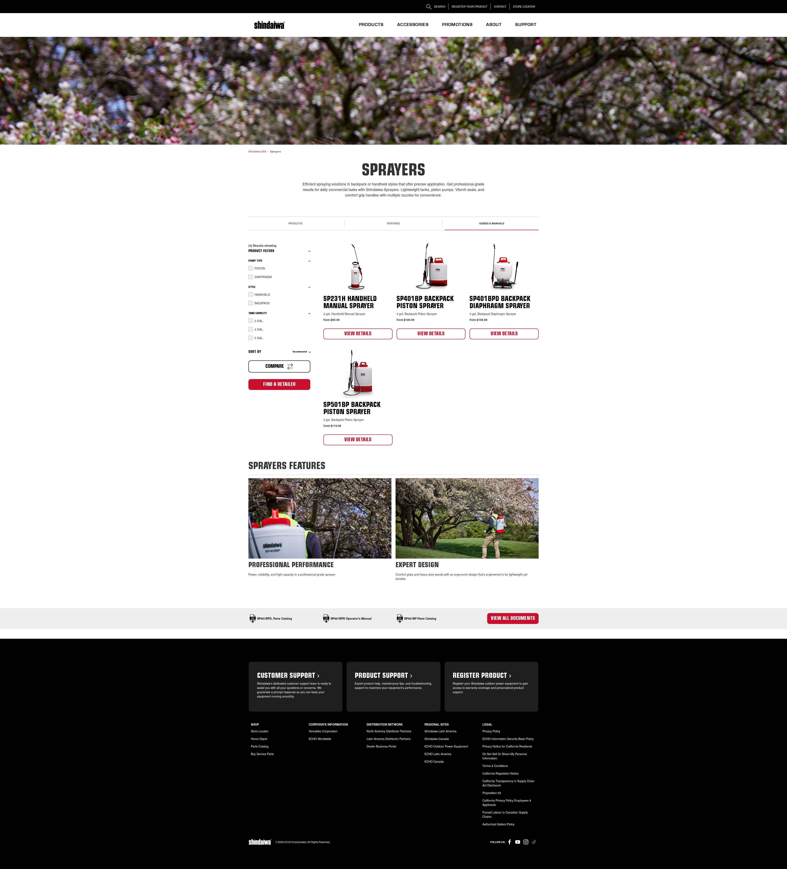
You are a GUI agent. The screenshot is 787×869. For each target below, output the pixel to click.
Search (439, 6)
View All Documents (513, 618)
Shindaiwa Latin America (440, 731)
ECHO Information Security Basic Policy (508, 739)
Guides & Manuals (491, 223)
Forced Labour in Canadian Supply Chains (505, 814)
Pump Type (255, 261)
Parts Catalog (259, 746)
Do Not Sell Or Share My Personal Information (504, 756)
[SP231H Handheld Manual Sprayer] (357, 266)
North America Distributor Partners (389, 731)
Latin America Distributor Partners (389, 739)
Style (251, 287)
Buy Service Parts (262, 754)
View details (357, 333)
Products (371, 24)
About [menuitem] (494, 24)
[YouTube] (518, 842)
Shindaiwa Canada (436, 739)
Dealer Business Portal (381, 746)
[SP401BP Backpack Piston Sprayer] (431, 266)
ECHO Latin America (437, 754)
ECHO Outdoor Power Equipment (446, 746)
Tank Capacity (257, 313)
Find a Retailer (279, 384)
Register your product (469, 6)
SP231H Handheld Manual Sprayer (350, 303)
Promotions (457, 24)
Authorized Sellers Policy (498, 824)
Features (393, 223)
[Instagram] (526, 842)
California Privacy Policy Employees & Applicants (506, 802)
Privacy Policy (491, 731)
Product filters (261, 251)
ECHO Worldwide (320, 739)
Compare (275, 366)
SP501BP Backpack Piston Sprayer (352, 409)
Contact (500, 6)
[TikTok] (534, 842)
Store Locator (524, 6)
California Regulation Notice (500, 773)
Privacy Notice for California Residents (507, 746)
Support (526, 24)
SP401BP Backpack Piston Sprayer (425, 303)
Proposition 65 (491, 793)
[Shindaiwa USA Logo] (269, 25)
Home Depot (259, 739)
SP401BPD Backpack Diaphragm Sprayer (500, 303)
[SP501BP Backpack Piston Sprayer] (357, 372)
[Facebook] (509, 842)
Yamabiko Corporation (323, 731)
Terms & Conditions (495, 766)
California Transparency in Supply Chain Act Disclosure (508, 783)
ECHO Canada (434, 761)
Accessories (413, 24)
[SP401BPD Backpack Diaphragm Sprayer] (504, 266)
